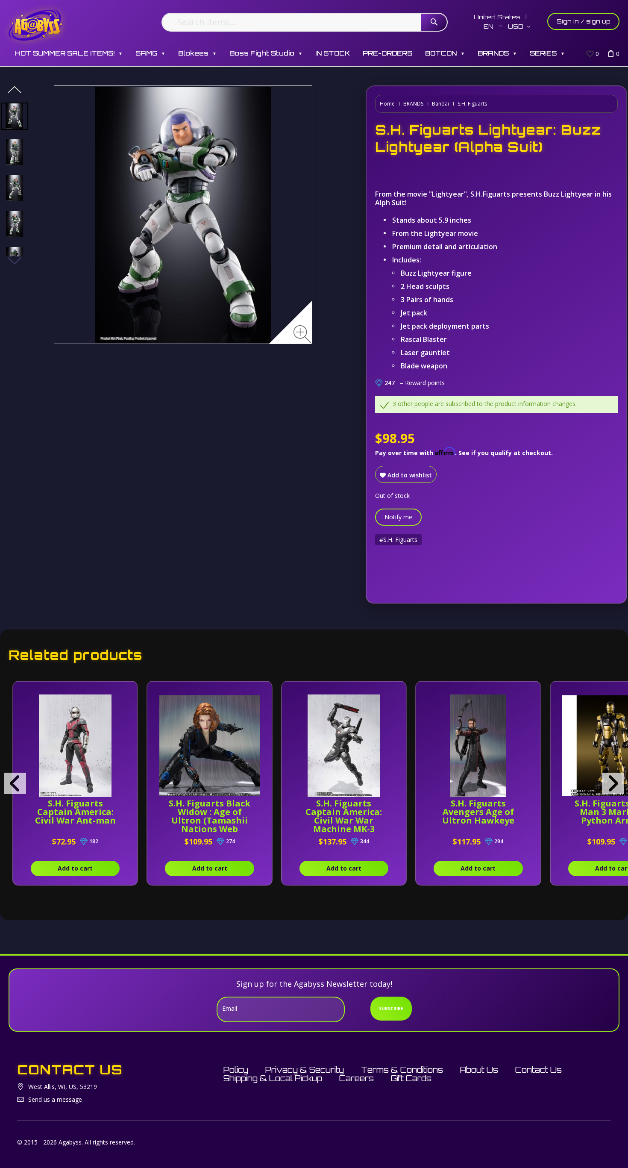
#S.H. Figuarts (398, 539)
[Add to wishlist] (121, 692)
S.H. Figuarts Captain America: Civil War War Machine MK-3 (343, 816)
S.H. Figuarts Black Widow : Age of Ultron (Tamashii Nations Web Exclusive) (209, 820)
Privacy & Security (304, 1069)
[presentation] (15, 783)
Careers (356, 1078)
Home (387, 103)
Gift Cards (411, 1078)
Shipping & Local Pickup (272, 1078)
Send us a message (55, 1099)
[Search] (434, 22)
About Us (479, 1069)
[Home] (36, 25)
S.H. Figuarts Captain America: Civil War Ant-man (75, 811)
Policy (235, 1069)
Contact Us (538, 1069)
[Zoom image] (302, 334)
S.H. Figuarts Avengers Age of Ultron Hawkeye (478, 811)
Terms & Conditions (402, 1069)
